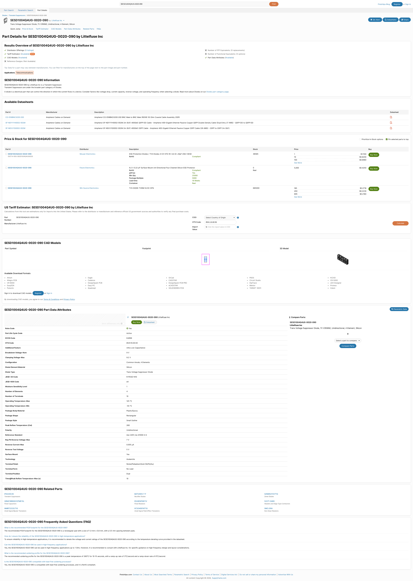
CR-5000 (334, 280)
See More (298, 163)
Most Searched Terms (163, 574)
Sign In (408, 4)
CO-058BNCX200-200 (14, 117)
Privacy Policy (69, 299)
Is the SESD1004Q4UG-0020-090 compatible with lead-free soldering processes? (37, 562)
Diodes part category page (217, 92)
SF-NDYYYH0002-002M (15, 123)
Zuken (332, 288)
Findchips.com (9, 4)
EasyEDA (10, 285)
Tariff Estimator (42, 29)
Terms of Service (212, 574)
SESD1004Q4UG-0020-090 (20, 154)
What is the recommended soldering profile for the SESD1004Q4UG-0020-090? (37, 553)
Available (25, 54)
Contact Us (137, 574)
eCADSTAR (173, 285)
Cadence (91, 280)
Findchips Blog (384, 4)
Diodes (4, 15)
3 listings (29, 50)
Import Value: (195, 228)
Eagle (90, 278)
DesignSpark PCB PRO (178, 283)
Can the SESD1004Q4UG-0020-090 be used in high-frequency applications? (35, 545)
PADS (252, 278)
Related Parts (88, 29)
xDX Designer (335, 283)
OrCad (171, 278)
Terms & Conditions (51, 299)
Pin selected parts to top (398, 139)
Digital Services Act (229, 574)
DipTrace (253, 283)
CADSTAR (173, 280)
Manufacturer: (9, 223)
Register (397, 4)
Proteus (333, 285)
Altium (9, 278)
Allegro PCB (12, 280)
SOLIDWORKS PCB (176, 288)
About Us (148, 574)
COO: (194, 217)
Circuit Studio (255, 280)
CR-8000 (10, 283)
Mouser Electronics (87, 154)
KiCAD (333, 278)
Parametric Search (181, 574)
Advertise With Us (285, 574)
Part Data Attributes (72, 29)
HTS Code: (196, 222)
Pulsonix (10, 288)
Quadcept (92, 288)
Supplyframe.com (219, 578)
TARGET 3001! (255, 288)
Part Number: (8, 218)
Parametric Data (400, 309)
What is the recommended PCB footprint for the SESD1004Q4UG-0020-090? (35, 528)
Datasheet (150, 322)
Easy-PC (91, 285)
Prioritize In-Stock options (372, 139)
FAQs (99, 29)
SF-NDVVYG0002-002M (15, 128)
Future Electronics (87, 168)
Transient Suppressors (17, 15)
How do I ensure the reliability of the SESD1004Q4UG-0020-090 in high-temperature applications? (44, 536)
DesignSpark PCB (95, 283)
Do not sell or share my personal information (258, 574)
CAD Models (56, 29)
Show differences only (111, 323)
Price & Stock (27, 29)
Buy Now (374, 155)
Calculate (400, 223)
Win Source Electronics (89, 188)
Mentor (252, 285)
